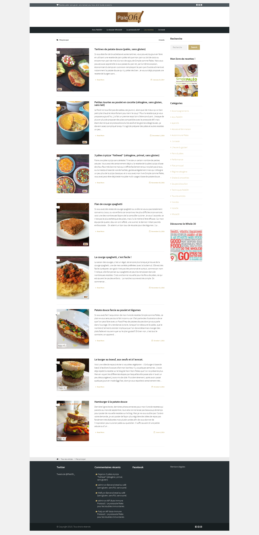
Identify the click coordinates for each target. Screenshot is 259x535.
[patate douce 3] (73, 329)
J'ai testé (176, 141)
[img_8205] (73, 173)
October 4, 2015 (159, 387)
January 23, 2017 (158, 80)
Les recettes (149, 29)
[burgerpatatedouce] (73, 421)
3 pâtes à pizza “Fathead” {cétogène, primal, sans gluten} (110, 477)
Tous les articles (178, 196)
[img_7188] (73, 277)
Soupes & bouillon (180, 184)
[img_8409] (73, 122)
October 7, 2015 (159, 341)
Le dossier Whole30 (114, 29)
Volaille (175, 208)
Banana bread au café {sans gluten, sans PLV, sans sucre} (111, 486)
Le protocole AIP (133, 29)
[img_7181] (73, 224)
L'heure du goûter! (180, 147)
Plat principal (178, 165)
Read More (100, 80)
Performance (177, 159)
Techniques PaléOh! (180, 190)
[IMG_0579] (73, 69)
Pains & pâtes (177, 153)
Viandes (175, 202)
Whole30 (175, 214)
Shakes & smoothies (180, 177)
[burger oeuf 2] (73, 375)
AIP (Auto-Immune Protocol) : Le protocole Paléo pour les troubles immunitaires (110, 503)
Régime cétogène (179, 171)
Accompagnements (180, 111)
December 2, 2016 (158, 135)
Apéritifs (175, 123)
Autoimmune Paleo (180, 135)
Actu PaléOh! (97, 29)
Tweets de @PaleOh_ (66, 474)
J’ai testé (161, 29)
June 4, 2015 (160, 432)
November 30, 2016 (157, 183)
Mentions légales (177, 466)
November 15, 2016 (157, 231)
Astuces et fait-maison (181, 129)
